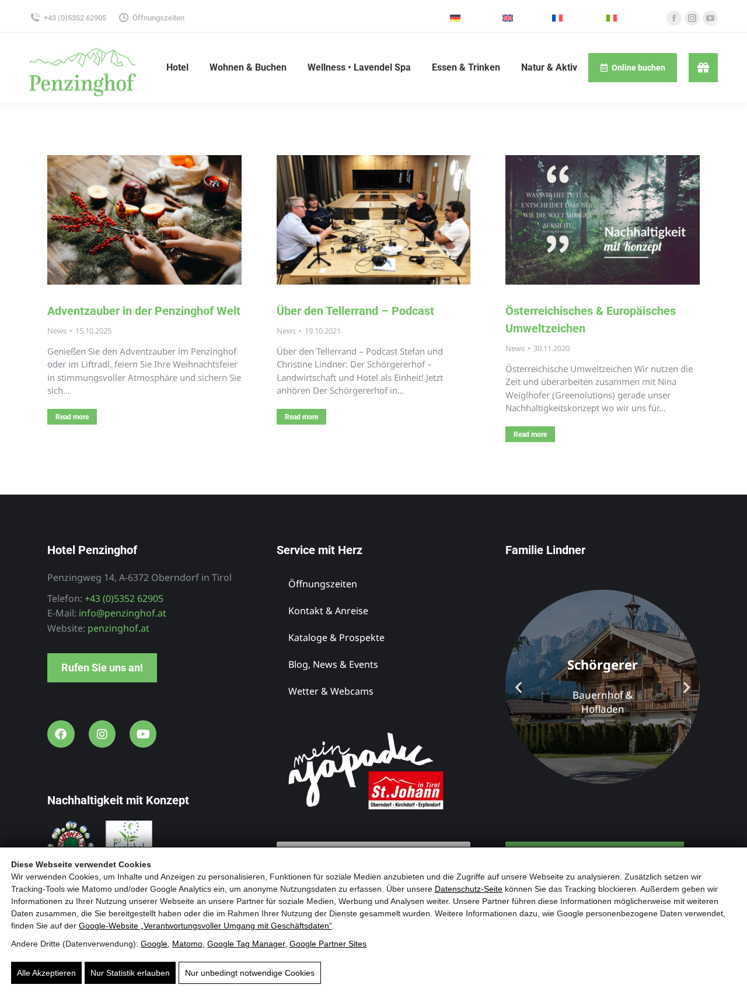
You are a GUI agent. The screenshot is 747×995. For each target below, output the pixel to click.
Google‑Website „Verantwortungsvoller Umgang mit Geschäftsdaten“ (205, 925)
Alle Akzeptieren (46, 973)
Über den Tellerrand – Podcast (355, 311)
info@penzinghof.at (122, 613)
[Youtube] (143, 733)
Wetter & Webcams (331, 691)
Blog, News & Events (333, 664)
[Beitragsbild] (144, 220)
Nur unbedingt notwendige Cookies (250, 973)
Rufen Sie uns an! (102, 667)
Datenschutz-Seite (468, 889)
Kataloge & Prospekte (336, 637)
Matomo (187, 943)
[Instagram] (102, 733)
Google (154, 943)
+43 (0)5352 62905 (75, 17)
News (57, 330)
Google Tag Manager (246, 943)
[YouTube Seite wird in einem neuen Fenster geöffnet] (710, 18)
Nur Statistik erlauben (130, 973)
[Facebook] (60, 733)
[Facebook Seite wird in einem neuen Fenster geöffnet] (674, 18)
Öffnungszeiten (158, 17)
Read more (72, 417)
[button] (518, 686)
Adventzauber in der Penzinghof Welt (143, 311)
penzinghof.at (118, 628)
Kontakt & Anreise (328, 610)
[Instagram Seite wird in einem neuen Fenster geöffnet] (692, 18)
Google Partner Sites (327, 943)
